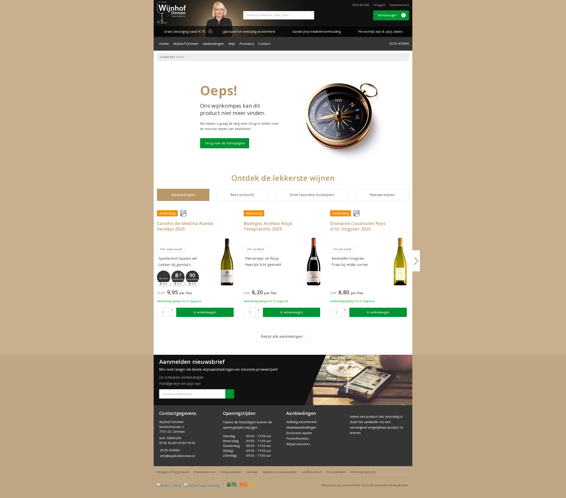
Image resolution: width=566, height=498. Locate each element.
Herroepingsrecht (363, 472)
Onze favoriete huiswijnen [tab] (311, 194)
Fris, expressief (171, 249)
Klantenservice (399, 5)
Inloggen (379, 5)
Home (164, 43)
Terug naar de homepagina (225, 143)
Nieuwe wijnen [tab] (382, 194)
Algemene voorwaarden (279, 472)
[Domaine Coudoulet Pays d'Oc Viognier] (400, 261)
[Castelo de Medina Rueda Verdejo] (227, 261)
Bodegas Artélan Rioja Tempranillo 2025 (268, 226)
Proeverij (246, 43)
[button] (163, 277)
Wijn (231, 43)
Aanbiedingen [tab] (183, 194)
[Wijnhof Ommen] (171, 12)
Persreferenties (297, 438)
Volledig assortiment (301, 422)
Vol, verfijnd (255, 249)
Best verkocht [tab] (242, 194)
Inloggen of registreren (173, 472)
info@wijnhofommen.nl (177, 456)
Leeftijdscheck (312, 472)
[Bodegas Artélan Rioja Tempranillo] (313, 261)
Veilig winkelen (230, 472)
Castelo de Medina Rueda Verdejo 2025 (185, 226)
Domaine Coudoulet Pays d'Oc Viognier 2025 (358, 226)
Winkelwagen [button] (391, 15)
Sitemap (252, 472)
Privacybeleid (336, 472)
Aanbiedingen (213, 43)
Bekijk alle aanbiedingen (282, 336)
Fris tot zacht (342, 249)
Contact (264, 43)
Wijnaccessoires (298, 444)
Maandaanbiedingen (301, 427)
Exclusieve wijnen (299, 433)
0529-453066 (170, 450)
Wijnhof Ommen (185, 43)
